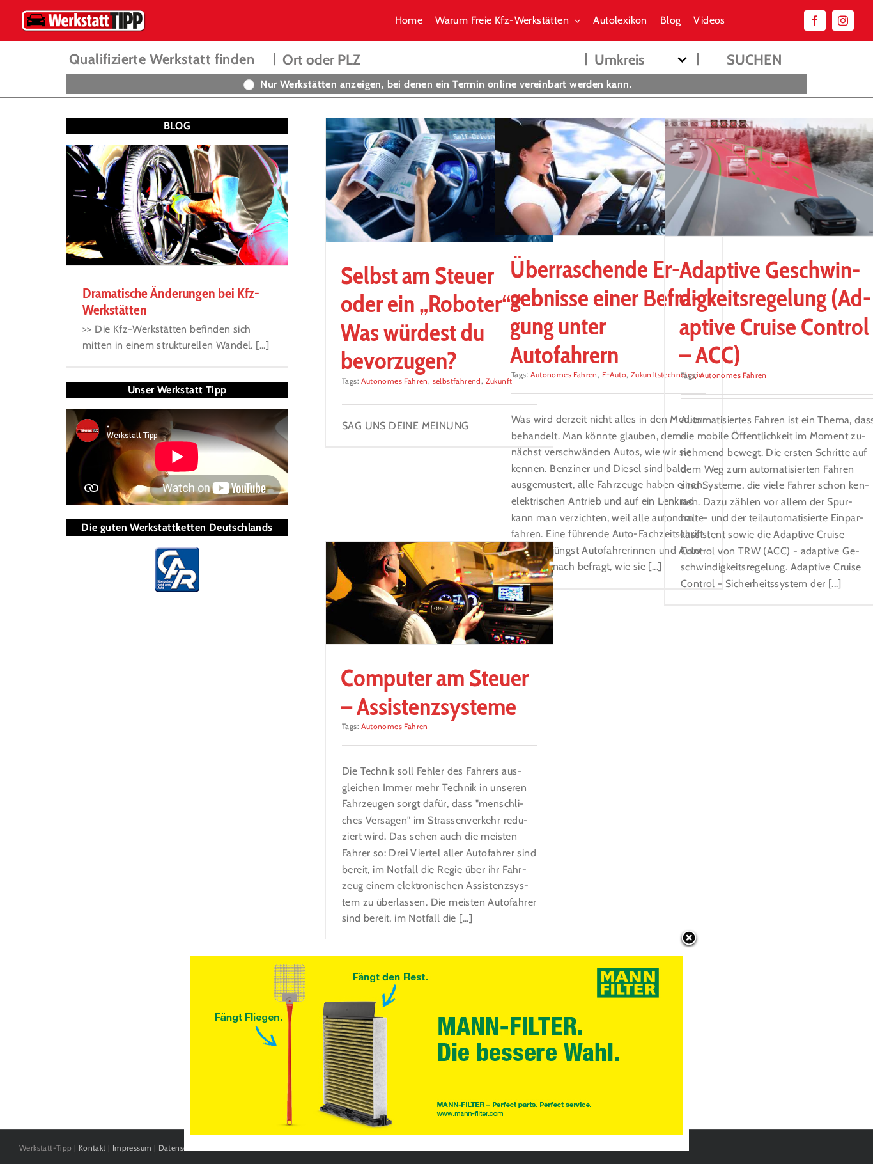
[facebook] (815, 20)
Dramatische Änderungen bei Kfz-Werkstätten (170, 302)
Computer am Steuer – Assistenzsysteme (435, 692)
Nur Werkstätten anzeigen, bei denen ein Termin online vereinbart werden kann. (446, 84)
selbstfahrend (457, 381)
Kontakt (92, 1147)
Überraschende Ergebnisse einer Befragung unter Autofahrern (605, 311)
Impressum (132, 1147)
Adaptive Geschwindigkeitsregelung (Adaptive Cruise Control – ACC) (775, 312)
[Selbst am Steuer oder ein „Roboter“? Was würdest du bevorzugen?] (439, 180)
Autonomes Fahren (394, 381)
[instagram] (843, 20)
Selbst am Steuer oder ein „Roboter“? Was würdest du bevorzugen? (431, 317)
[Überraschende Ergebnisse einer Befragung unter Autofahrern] (608, 176)
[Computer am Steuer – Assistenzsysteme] (439, 593)
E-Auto (614, 374)
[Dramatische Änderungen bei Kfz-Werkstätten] (177, 205)
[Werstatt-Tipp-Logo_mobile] (83, 12)
